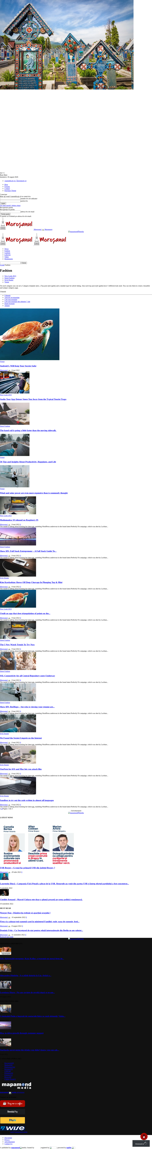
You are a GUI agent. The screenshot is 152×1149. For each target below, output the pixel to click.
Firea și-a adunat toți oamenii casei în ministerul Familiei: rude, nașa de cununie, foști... (39, 921)
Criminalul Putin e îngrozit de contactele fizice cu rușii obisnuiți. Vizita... (32, 1016)
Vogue (6, 282)
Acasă (2, 265)
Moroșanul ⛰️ (5, 370)
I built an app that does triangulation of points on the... (25, 613)
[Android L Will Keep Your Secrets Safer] (29, 359)
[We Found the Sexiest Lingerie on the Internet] (18, 732)
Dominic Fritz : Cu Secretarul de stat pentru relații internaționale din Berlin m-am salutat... (41, 930)
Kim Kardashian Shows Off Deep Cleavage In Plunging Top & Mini (31, 582)
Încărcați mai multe (6, 937)
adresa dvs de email (27, 212)
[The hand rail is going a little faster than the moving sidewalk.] (14, 424)
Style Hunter (8, 280)
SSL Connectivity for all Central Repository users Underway (27, 676)
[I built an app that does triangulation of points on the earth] (18, 607)
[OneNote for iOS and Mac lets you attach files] (18, 763)
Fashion (7, 251)
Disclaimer (8, 1138)
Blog (6, 185)
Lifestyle (7, 255)
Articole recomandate (11, 298)
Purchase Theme (10, 191)
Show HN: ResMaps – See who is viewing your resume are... (27, 707)
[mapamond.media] (12, 1123)
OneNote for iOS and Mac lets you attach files (21, 769)
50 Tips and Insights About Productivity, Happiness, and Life (28, 462)
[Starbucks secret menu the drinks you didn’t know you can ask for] (5, 1046)
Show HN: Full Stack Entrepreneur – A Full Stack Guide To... (28, 551)
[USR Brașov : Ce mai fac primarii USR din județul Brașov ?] (38, 863)
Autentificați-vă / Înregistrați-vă (15, 181)
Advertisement (9, 1142)
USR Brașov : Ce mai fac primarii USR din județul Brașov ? (27, 868)
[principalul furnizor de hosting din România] (37, 1148)
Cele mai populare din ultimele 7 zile (17, 302)
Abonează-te (139, 1144)
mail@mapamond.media (18, 1132)
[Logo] (17, 245)
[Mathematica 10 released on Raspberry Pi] (18, 514)
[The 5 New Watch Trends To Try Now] (18, 638)
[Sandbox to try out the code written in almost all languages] (18, 794)
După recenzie (9, 304)
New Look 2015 (10, 276)
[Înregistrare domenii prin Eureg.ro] (53, 1148)
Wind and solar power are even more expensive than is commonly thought (34, 493)
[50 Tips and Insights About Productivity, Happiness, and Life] (14, 455)
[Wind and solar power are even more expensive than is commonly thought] (14, 487)
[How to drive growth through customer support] (5, 1029)
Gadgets (7, 253)
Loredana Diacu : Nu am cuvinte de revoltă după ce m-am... (27, 992)
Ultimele (7, 296)
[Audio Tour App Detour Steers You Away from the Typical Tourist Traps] (14, 393)
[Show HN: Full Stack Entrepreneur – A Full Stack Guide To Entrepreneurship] (18, 545)
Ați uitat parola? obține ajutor (10, 205)
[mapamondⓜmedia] (76, 232)
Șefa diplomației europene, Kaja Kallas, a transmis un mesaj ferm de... (32, 958)
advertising (12, 1092)
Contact (7, 189)
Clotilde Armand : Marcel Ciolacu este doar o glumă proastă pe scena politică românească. (41, 899)
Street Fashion (9, 278)
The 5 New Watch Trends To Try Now (17, 644)
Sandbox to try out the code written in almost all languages (27, 800)
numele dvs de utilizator (29, 199)
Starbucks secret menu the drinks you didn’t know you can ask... (29, 1050)
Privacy (7, 1140)
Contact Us (8, 1144)
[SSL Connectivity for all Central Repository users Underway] (18, 669)
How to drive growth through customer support (22, 1033)
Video (6, 257)
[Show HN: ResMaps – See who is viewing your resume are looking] (18, 701)
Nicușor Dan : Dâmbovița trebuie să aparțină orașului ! (25, 913)
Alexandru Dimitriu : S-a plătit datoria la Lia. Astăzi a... (25, 975)
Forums (7, 187)
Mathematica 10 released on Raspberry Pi (19, 520)
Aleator (7, 306)
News (6, 249)
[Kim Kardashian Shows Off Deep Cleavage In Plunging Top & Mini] (18, 576)
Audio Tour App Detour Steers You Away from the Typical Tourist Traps (33, 399)
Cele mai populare (10, 300)
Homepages (8, 259)
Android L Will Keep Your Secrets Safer (18, 366)
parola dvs (24, 201)
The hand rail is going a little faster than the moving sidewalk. (28, 430)
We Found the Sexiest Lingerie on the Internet (21, 738)
